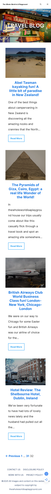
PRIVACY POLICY (34, 475)
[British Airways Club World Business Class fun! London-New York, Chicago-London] (25, 285)
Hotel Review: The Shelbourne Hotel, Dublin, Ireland (25, 394)
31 (27, 456)
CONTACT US (13, 469)
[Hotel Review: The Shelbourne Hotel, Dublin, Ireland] (25, 382)
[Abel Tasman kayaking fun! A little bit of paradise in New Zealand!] (25, 75)
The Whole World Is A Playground (15, 4)
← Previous (12, 456)
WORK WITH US (16, 475)
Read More (16, 138)
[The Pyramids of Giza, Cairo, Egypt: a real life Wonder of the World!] (25, 177)
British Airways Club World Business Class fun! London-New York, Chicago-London (25, 300)
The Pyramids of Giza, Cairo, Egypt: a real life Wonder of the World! (25, 191)
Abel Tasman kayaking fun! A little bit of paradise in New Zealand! (25, 89)
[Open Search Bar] (40, 4)
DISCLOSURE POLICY (33, 469)
